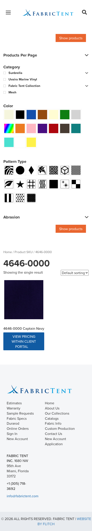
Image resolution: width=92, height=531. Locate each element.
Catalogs (52, 418)
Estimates (14, 403)
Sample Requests (20, 413)
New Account (17, 438)
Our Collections (57, 413)
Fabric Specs (17, 418)
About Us (52, 408)
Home (7, 252)
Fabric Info (53, 423)
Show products (70, 38)
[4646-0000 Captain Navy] (23, 299)
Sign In (12, 433)
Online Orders (18, 428)
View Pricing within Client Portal (24, 341)
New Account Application (55, 441)
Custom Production (60, 428)
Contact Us (53, 433)
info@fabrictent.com (22, 495)
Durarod (13, 423)
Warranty (13, 408)
